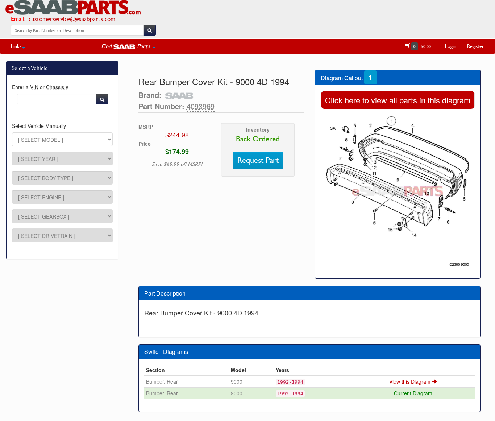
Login (450, 46)
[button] (128, 46)
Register (475, 46)
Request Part (258, 160)
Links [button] (16, 46)
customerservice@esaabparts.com (72, 18)
